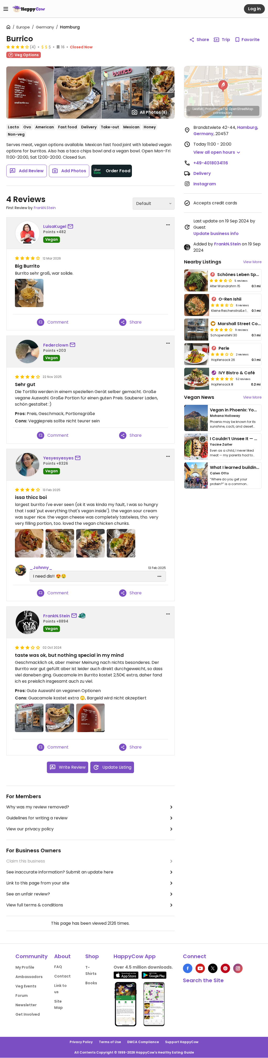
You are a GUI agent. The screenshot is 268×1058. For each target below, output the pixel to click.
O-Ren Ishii (230, 299)
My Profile (24, 967)
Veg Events (25, 986)
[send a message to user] (71, 226)
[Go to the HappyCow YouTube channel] (200, 968)
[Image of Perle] (196, 354)
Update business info (216, 234)
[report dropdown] (168, 225)
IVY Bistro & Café (237, 373)
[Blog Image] (196, 418)
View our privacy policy (30, 829)
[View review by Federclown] (27, 351)
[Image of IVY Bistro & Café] (196, 379)
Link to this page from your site (37, 883)
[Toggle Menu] (6, 9)
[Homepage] (29, 9)
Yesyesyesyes (58, 458)
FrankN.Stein (45, 207)
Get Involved (27, 1014)
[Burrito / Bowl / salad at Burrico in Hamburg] (90, 718)
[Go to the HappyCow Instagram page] (238, 968)
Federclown (55, 345)
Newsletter (26, 1005)
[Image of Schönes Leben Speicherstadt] (196, 280)
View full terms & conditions (34, 905)
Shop (92, 956)
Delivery (202, 173)
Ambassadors (29, 976)
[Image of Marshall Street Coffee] (196, 330)
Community (31, 956)
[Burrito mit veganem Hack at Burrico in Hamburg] (60, 718)
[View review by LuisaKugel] (27, 233)
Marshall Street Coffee (242, 324)
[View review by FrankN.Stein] (27, 622)
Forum (21, 995)
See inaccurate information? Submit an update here (59, 872)
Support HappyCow (181, 1042)
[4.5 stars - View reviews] (222, 378)
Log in (254, 9)
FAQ (58, 966)
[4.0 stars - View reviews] (221, 329)
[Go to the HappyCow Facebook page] (187, 968)
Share (203, 40)
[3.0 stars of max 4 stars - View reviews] (222, 354)
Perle (224, 348)
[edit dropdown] (159, 576)
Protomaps (214, 109)
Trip (226, 40)
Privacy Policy (81, 1042)
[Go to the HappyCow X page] (212, 968)
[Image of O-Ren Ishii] (196, 305)
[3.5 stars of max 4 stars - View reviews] (221, 280)
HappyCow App (135, 956)
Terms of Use (110, 1042)
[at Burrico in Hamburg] (29, 293)
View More (252, 261)
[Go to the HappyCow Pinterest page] (225, 968)
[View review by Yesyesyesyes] (27, 464)
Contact (62, 976)
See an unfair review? (28, 894)
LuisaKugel (54, 226)
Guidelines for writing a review (37, 818)
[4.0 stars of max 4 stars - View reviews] (17, 46)
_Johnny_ (41, 568)
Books (91, 983)
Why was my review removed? (37, 807)
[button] (223, 86)
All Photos (153, 112)
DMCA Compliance (143, 1042)
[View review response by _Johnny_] (20, 570)
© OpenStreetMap (239, 109)
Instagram (204, 184)
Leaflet (198, 109)
